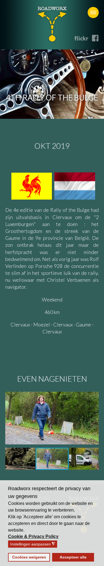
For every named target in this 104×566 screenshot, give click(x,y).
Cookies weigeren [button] (29, 557)
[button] (33, 537)
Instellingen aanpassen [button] (32, 544)
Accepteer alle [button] (73, 557)
